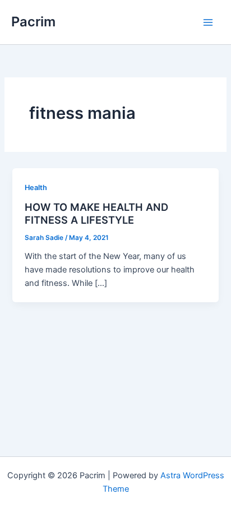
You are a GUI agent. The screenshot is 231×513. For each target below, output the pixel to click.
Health (36, 187)
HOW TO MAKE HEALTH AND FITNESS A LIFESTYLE (96, 214)
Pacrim (33, 21)
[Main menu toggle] (208, 22)
